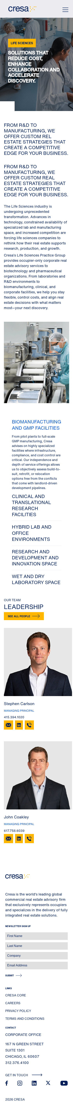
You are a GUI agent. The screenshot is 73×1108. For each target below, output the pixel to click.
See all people (19, 616)
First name (7, 934)
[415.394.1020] (29, 725)
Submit (9, 975)
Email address (9, 963)
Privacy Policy (18, 1010)
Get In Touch (17, 1075)
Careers (12, 1003)
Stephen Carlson (19, 704)
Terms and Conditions (24, 1018)
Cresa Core (15, 995)
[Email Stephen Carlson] (8, 725)
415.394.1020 (14, 717)
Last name (7, 944)
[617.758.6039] (29, 838)
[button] (36, 453)
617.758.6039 (14, 830)
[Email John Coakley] (8, 838)
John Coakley (16, 817)
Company (7, 953)
